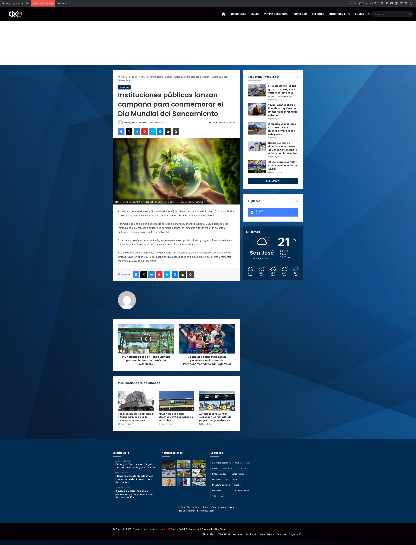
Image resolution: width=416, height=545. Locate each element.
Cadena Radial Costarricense (185, 529)
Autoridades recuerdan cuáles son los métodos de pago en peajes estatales (215, 417)
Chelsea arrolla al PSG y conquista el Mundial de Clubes (282, 165)
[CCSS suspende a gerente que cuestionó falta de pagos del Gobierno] (184, 482)
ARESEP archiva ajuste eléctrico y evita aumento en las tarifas (176, 417)
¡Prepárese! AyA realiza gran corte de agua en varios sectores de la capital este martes (282, 91)
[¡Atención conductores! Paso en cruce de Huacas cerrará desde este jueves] (257, 128)
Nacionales (238, 14)
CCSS (238, 463)
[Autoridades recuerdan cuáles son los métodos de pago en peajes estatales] (217, 401)
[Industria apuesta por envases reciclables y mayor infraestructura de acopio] (184, 464)
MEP (235, 479)
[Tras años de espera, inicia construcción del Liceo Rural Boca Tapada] (169, 473)
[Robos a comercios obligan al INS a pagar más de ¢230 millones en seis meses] (136, 401)
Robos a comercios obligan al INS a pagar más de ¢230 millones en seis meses (136, 417)
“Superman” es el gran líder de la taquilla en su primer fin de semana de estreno (282, 110)
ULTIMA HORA (223, 534)
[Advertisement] (208, 41)
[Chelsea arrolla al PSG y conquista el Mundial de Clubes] (257, 166)
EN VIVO (359, 14)
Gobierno (216, 479)
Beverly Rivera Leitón (134, 122)
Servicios (145, 76)
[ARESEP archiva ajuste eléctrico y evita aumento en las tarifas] (176, 401)
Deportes (318, 14)
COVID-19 (241, 468)
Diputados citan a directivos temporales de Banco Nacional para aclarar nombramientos (282, 148)
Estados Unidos (219, 474)
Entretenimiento (340, 14)
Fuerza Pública (237, 474)
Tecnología (299, 14)
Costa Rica (227, 468)
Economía (260, 534)
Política (249, 534)
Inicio (123, 76)
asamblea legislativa (221, 463)
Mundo (255, 14)
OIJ (228, 490)
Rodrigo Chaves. (242, 490)
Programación (295, 534)
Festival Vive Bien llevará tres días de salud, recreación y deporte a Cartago (95, 3)
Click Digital (220, 529)
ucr (222, 496)
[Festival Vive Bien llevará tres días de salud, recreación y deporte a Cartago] (199, 464)
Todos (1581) (273, 181)
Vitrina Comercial (276, 14)
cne (247, 463)
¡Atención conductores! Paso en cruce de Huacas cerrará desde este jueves (282, 129)
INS (226, 479)
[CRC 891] (13, 14)
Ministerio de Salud (221, 485)
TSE (214, 496)
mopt (236, 485)
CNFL (214, 468)
